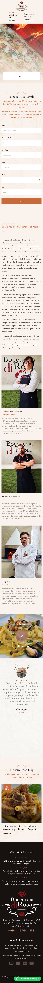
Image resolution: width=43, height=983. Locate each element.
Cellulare (5, 150)
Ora (3, 187)
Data (3, 175)
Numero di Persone (8, 138)
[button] (27, 979)
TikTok (32, 930)
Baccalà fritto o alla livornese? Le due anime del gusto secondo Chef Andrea (21, 872)
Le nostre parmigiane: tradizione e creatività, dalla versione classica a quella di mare (21, 882)
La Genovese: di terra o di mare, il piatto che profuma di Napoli (21, 827)
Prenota (21, 201)
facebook (12, 930)
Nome (4, 125)
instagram (22, 930)
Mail (3, 162)
